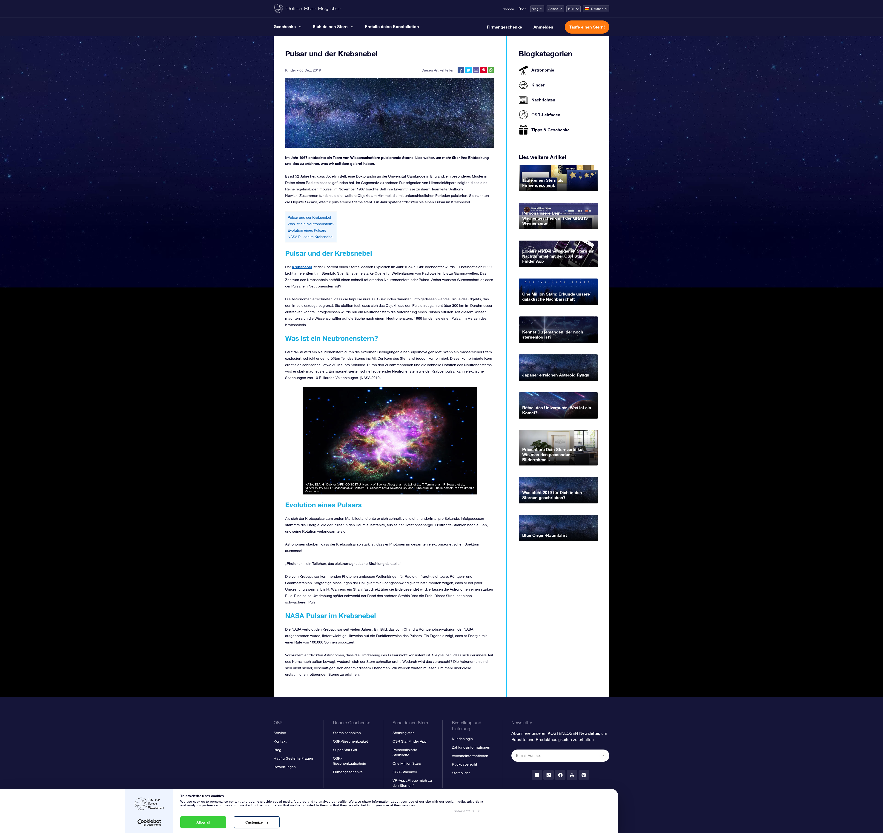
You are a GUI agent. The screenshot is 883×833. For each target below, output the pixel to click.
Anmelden (543, 26)
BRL (571, 9)
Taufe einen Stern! (587, 26)
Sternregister (403, 733)
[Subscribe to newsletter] (604, 756)
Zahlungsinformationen (471, 747)
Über (522, 9)
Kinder (290, 70)
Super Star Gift (345, 750)
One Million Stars (407, 763)
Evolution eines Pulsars (307, 230)
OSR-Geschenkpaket (350, 741)
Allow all (203, 822)
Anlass (553, 9)
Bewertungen (285, 767)
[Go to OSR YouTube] (572, 775)
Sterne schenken (347, 733)
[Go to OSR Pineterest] (584, 775)
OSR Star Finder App (409, 741)
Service (508, 9)
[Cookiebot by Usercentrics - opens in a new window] (149, 822)
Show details (464, 811)
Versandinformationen (470, 756)
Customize (254, 822)
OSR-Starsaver (405, 772)
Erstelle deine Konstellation (392, 26)
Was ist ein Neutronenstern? (311, 224)
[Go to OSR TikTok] (548, 775)
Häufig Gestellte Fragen (293, 758)
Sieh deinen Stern (330, 26)
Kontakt (280, 741)
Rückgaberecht (464, 764)
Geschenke (285, 26)
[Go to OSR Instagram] (537, 775)
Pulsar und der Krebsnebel (309, 217)
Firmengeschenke (504, 26)
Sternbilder (461, 773)
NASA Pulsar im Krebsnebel (311, 237)
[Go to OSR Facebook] (560, 775)
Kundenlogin (462, 739)
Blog (535, 9)
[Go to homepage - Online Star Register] (307, 9)
